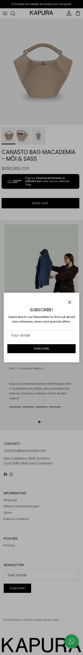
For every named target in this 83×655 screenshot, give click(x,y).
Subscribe (41, 348)
